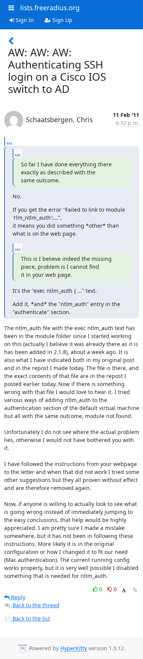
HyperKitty (73, 648)
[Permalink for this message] (135, 590)
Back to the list (30, 618)
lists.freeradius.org (50, 7)
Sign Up (61, 20)
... (9, 141)
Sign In (24, 20)
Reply (17, 597)
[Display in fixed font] (124, 590)
